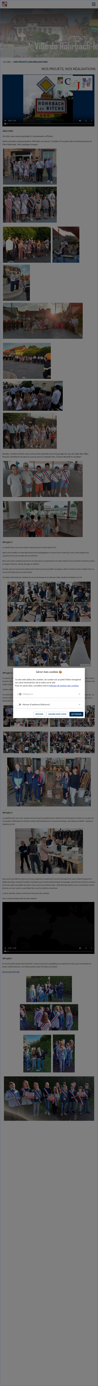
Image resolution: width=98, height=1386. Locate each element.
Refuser (39, 714)
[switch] (18, 704)
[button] (49, 694)
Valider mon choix (57, 714)
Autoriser (76, 714)
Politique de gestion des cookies (63, 685)
